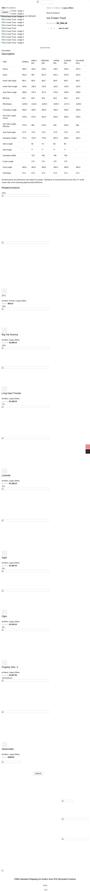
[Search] (81, 2)
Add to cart (63, 28)
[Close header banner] (2, 875)
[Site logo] (45, 2)
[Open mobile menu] (4, 2)
